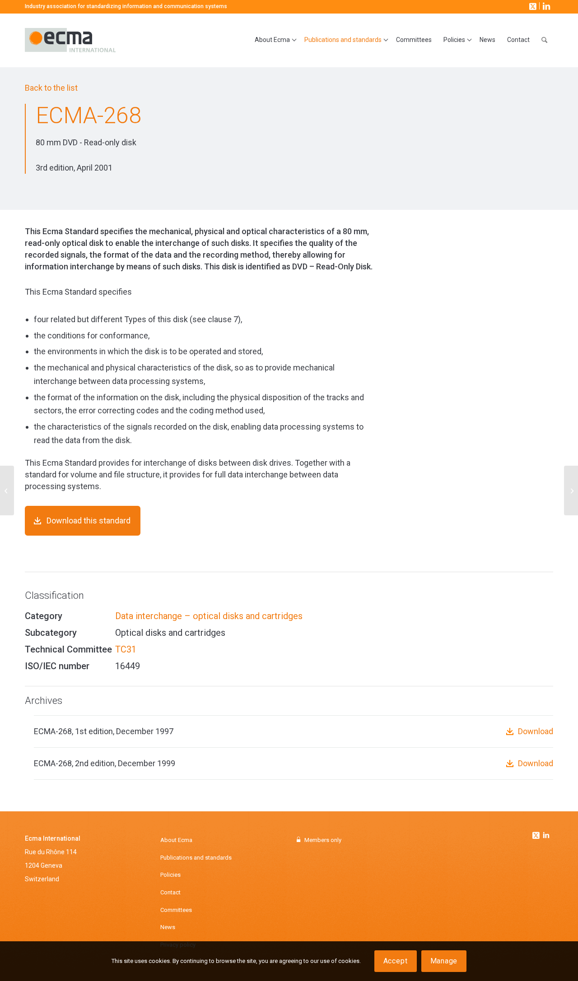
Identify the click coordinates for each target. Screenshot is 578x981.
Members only (322, 840)
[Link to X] (532, 6)
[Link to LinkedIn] (545, 6)
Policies (170, 874)
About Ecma (176, 840)
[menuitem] (273, 40)
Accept (395, 961)
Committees (176, 910)
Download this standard (89, 520)
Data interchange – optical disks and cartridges (209, 616)
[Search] (544, 40)
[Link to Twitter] (536, 833)
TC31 (125, 649)
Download (535, 731)
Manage (444, 961)
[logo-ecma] (101, 40)
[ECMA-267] (7, 490)
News (167, 927)
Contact (170, 892)
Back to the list (51, 88)
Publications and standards (196, 857)
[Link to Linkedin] (545, 836)
